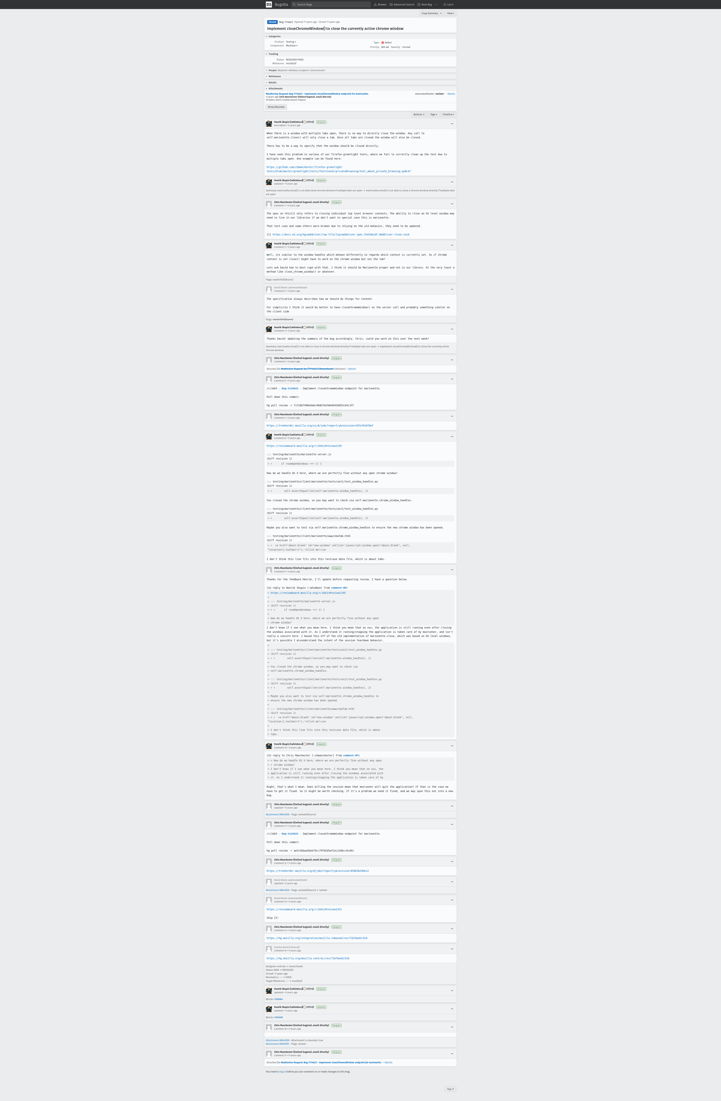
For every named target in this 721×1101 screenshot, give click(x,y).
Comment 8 (280, 438)
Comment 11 (280, 826)
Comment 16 (280, 1029)
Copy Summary (430, 13)
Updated (278, 183)
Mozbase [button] (292, 45)
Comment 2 (280, 247)
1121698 (278, 1017)
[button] (448, 5)
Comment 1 (279, 205)
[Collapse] (452, 124)
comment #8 (338, 587)
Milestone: (278, 63)
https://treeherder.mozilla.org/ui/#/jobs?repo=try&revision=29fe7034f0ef (320, 425)
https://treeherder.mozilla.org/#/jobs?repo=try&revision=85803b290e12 (318, 870)
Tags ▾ (433, 114)
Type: (376, 42)
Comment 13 (280, 901)
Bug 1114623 (286, 22)
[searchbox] (331, 5)
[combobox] (331, 5)
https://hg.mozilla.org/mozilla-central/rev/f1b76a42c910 (308, 958)
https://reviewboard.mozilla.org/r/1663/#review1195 (304, 445)
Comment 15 (280, 950)
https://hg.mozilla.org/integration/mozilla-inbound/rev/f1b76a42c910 (317, 938)
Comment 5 (280, 361)
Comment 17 (280, 1055)
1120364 (278, 999)
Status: (280, 59)
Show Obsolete (276, 107)
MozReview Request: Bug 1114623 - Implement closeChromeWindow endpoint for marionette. (317, 93)
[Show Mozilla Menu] (269, 5)
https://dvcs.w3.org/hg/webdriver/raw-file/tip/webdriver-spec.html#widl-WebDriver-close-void (341, 234)
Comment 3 (280, 291)
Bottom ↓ (419, 114)
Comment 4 (280, 330)
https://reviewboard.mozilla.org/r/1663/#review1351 (304, 909)
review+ (440, 93)
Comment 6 (280, 380)
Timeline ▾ (448, 114)
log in (283, 1071)
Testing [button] (291, 41)
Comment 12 (280, 863)
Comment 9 (280, 571)
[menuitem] (380, 5)
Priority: (374, 47)
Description (280, 125)
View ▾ (450, 13)
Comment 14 (280, 930)
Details (451, 93)
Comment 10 (280, 747)
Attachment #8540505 (277, 814)
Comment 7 (279, 418)
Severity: (395, 47)
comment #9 (350, 755)
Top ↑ (450, 1089)
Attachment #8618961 (277, 1043)
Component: (277, 45)
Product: (279, 41)
